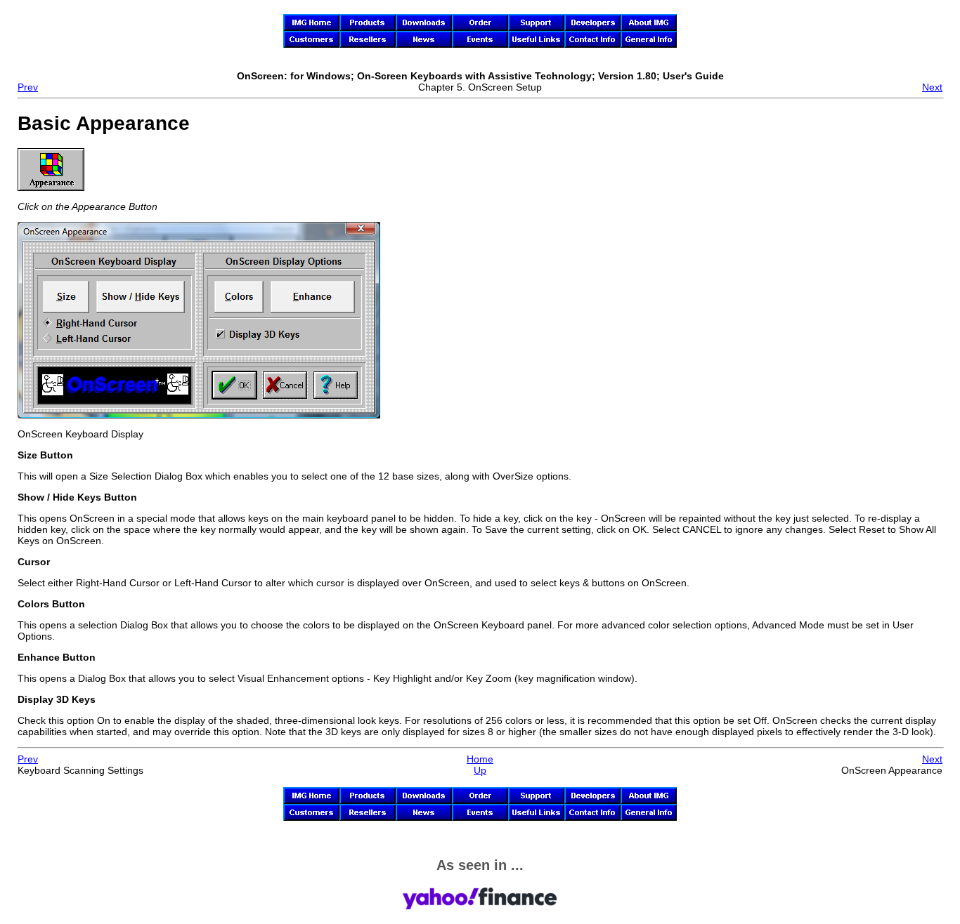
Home (480, 759)
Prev (28, 87)
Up (480, 770)
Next (932, 87)
